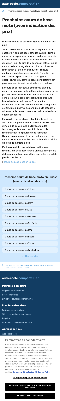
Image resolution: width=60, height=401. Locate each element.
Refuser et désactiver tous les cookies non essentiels (30, 386)
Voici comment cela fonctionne (16, 314)
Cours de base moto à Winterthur (22, 250)
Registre (6, 318)
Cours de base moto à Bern (19, 203)
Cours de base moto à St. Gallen (21, 223)
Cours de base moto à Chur (19, 230)
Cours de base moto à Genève (20, 216)
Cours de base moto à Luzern (20, 196)
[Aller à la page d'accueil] (21, 4)
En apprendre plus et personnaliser (30, 378)
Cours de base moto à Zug (18, 209)
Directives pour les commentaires (17, 299)
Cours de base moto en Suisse (20, 162)
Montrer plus (31, 256)
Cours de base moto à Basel (19, 236)
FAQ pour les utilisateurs (13, 291)
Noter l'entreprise (10, 295)
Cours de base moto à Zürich (20, 189)
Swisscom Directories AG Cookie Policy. (32, 372)
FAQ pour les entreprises (13, 310)
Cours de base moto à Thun (19, 243)
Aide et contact (9, 334)
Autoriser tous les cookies (30, 396)
